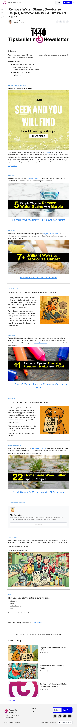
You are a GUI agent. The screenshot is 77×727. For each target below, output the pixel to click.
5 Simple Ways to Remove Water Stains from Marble (38, 220)
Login (58, 2)
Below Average (15, 606)
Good (12, 603)
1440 (48, 152)
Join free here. (38, 623)
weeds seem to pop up (39, 448)
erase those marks (40, 343)
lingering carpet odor (50, 234)
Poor (12, 608)
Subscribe (67, 2)
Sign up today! (13, 166)
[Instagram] (65, 716)
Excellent (13, 601)
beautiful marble (32, 178)
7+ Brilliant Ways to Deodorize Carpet (38, 277)
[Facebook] (60, 716)
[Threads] (70, 716)
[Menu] (73, 2)
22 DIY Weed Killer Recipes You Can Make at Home (39, 492)
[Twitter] (55, 716)
